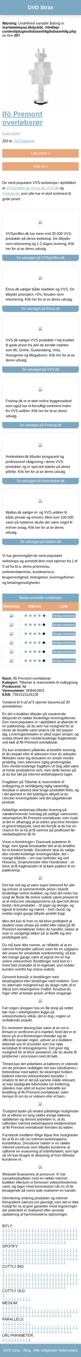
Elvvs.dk (38, 188)
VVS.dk (53, 188)
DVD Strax (40, 7)
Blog (27, 1350)
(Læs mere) (11, 133)
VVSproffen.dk (17, 188)
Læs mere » (40, 153)
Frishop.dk (10, 193)
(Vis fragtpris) (24, 141)
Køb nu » (40, 166)
